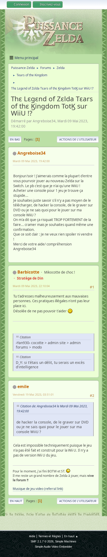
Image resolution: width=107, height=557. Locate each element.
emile (23, 386)
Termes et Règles (49, 536)
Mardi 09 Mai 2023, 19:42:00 (31, 161)
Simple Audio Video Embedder (53, 546)
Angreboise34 (31, 153)
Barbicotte (28, 272)
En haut (16, 501)
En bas (15, 139)
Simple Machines (65, 541)
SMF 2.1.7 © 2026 (42, 541)
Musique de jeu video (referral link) (38, 488)
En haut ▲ (71, 536)
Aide (32, 536)
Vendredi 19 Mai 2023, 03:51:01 (33, 394)
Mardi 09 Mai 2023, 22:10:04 (31, 286)
